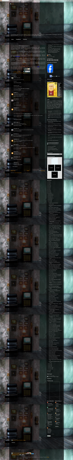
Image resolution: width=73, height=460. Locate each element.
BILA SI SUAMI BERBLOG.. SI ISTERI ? (55, 250)
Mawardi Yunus (49, 414)
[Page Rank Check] (49, 436)
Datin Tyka (15, 144)
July (49, 200)
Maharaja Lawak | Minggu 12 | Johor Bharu (55, 275)
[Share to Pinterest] (29, 71)
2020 (49, 181)
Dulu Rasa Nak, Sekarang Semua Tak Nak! (55, 226)
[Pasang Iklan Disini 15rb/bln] (54, 177)
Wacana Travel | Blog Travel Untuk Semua (54, 48)
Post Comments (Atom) (18, 172)
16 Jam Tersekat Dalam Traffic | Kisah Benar (55, 330)
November (50, 195)
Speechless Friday (51, 248)
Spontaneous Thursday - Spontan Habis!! (55, 208)
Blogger (17, 72)
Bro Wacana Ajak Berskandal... (53, 289)
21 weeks (57, 419)
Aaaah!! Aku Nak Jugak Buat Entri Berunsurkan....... (54, 233)
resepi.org (15, 162)
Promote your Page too (50, 73)
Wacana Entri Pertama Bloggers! (53, 255)
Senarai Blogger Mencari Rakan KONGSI (55, 279)
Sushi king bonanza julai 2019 (52, 148)
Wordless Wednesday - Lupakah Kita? (54, 217)
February (50, 367)
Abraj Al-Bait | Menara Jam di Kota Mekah (55, 264)
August (50, 199)
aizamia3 (57, 403)
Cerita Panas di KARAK (52, 251)
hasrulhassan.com (50, 408)
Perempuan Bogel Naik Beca (53, 269)
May (49, 363)
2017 (49, 185)
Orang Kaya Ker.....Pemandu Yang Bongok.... (55, 268)
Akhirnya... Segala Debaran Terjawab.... (54, 227)
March (50, 366)
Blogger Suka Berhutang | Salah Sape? (54, 355)
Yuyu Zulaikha (58, 414)
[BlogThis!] (26, 71)
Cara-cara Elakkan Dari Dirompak (53, 349)
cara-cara (19, 72)
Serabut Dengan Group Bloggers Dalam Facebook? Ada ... (54, 291)
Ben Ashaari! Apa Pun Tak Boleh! (53, 246)
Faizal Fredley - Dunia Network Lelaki (49, 422)
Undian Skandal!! (51, 278)
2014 (49, 189)
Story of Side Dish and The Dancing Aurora (49, 425)
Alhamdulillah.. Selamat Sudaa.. (53, 331)
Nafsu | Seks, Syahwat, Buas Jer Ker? (54, 265)
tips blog (22, 72)
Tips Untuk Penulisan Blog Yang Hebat (54, 325)
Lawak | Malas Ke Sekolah (52, 344)
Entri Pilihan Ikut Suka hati (52, 295)
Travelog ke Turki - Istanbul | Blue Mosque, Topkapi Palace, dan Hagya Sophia (54, 50)
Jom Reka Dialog (51, 204)
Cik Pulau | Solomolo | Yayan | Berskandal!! (55, 274)
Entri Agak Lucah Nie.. (52, 256)
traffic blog (25, 72)
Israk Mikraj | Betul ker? (52, 215)
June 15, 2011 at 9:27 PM (17, 82)
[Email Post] (24, 71)
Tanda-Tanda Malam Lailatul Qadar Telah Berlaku (50, 410)
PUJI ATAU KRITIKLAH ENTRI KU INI (54, 326)
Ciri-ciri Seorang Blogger (52, 339)
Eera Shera (15, 133)
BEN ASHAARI (49, 403)
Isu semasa (54, 103)
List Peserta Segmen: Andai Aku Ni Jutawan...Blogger (54, 310)
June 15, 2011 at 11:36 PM (17, 136)
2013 (49, 190)
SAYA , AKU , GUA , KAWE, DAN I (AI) (54, 228)
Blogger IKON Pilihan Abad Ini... (53, 211)
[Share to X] (27, 71)
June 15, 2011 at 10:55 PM (17, 125)
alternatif (14, 72)
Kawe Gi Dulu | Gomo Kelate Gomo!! (54, 314)
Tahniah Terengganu (52, 311)
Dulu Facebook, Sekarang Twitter (53, 207)
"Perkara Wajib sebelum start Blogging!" (23, 88)
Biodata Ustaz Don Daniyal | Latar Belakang (54, 123)
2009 (49, 371)
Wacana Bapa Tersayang (52, 270)
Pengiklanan (18, 39)
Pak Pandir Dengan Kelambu (53, 273)
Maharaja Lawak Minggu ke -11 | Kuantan (55, 319)
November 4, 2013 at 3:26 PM (18, 164)
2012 (49, 191)
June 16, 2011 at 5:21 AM (17, 159)
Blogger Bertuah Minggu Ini (53, 218)
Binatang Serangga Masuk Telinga (53, 149)
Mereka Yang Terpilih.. (52, 292)
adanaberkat (15, 139)
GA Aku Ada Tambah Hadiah (53, 346)
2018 (48, 150)
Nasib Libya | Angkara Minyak (53, 340)
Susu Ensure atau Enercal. (52, 146)
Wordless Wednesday (52, 259)
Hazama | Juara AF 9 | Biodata (53, 305)
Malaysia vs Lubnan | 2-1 (52, 252)
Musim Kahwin (51, 341)
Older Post (43, 170)
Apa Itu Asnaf (50, 138)
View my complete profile (50, 56)
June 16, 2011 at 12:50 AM (17, 141)
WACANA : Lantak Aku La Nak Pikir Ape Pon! (55, 234)
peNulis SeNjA (16, 122)
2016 (49, 186)
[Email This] (25, 71)
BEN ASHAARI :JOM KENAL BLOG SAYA (55, 318)
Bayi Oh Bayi (51, 345)
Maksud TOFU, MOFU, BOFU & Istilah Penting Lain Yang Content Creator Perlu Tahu (50, 417)
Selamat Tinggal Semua (52, 351)
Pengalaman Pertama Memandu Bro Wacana (55, 350)
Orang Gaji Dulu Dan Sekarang (53, 358)
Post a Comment (15, 166)
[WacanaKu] (50, 72)
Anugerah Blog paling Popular (53, 231)
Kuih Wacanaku (53, 104)
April (50, 365)
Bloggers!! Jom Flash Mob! (53, 300)
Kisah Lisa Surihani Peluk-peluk (53, 214)
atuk (14, 76)
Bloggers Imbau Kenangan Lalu (53, 243)
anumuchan (15, 128)
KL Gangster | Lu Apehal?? (52, 320)
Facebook (25, 39)
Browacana (50, 55)
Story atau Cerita (52, 105)
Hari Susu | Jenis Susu (52, 354)
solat (47, 108)
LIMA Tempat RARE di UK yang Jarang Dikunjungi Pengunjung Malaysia (53, 52)
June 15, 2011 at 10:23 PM (17, 119)
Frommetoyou (58, 418)
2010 (49, 370)
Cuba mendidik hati (50, 147)
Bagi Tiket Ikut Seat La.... (52, 308)
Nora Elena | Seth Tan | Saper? (53, 327)
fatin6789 (15, 92)
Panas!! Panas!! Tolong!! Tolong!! (53, 297)
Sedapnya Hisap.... (51, 280)
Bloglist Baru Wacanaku (52, 219)
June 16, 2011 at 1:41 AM (17, 148)
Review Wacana (59, 104)
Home (12, 39)
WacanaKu (48, 63)
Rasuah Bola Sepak (51, 336)
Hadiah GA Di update (52, 296)
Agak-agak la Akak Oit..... (52, 335)
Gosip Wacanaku (55, 102)
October (50, 196)
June (50, 201)
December (50, 194)
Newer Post (13, 170)
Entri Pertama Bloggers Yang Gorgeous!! (54, 247)
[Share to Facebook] (28, 71)
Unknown (15, 151)
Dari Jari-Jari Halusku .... (58, 409)
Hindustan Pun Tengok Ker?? (53, 242)
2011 (49, 193)
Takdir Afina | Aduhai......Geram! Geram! (54, 239)
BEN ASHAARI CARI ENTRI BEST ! (53, 140)
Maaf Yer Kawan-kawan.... (52, 334)
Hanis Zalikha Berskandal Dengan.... (54, 286)
